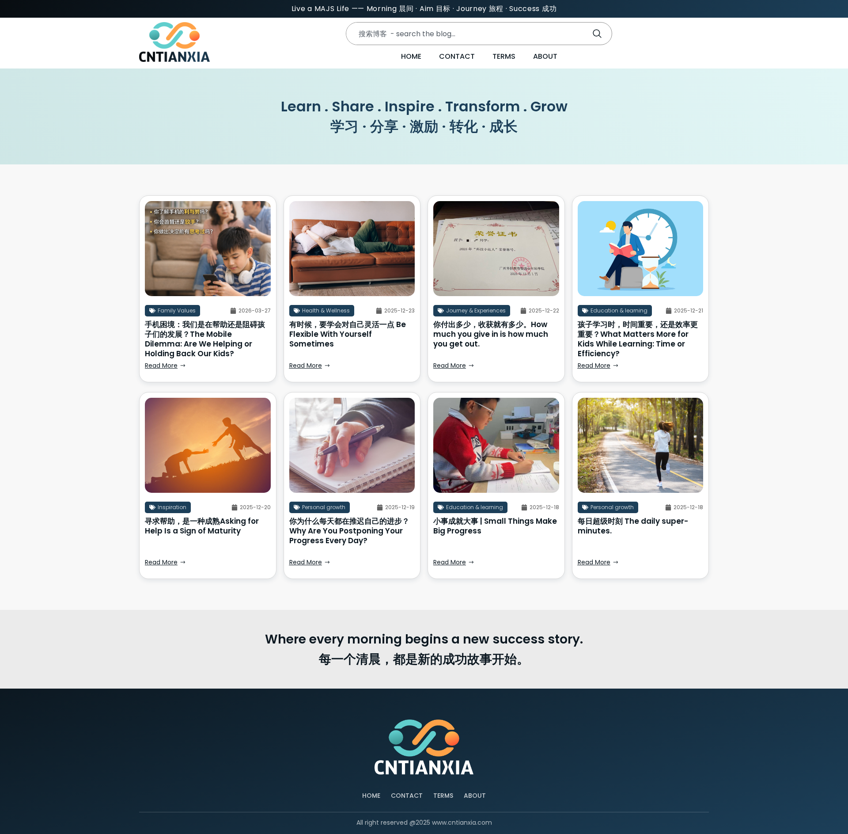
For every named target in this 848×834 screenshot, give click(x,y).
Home (411, 56)
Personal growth (323, 507)
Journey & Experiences (476, 310)
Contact (457, 56)
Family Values (177, 310)
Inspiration (172, 507)
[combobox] (464, 34)
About (545, 56)
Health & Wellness (326, 310)
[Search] (599, 34)
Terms (503, 56)
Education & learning (619, 310)
